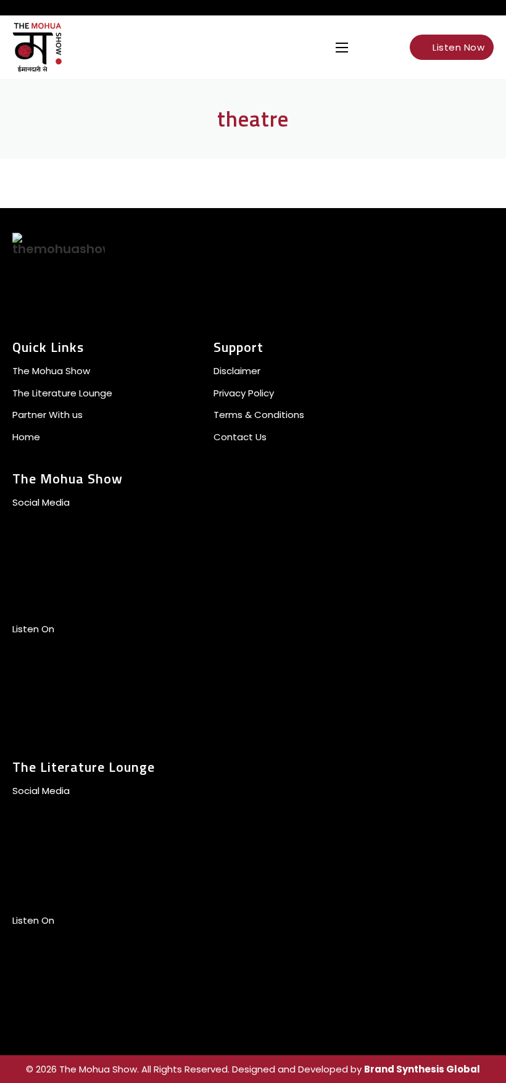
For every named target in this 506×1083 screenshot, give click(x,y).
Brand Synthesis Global (422, 1069)
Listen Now (458, 47)
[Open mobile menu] (342, 47)
